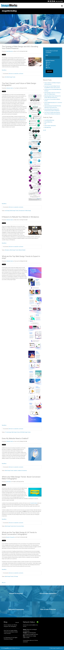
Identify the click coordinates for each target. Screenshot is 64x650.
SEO (6, 77)
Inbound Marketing (48, 121)
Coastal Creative (33, 503)
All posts (4, 582)
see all (44, 130)
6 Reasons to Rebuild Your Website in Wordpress (20, 217)
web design (7, 210)
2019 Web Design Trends (25, 432)
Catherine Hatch (9, 88)
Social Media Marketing (49, 120)
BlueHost (22, 119)
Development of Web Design (25, 210)
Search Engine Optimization (50, 125)
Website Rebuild (22, 250)
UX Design (16, 576)
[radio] (53, 62)
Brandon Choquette (10, 537)
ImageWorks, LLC (59, 648)
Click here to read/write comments (16, 73)
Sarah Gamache (9, 51)
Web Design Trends (11, 77)
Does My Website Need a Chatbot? (15, 438)
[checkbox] (53, 65)
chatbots (15, 470)
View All (17, 622)
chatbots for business (22, 470)
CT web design (8, 432)
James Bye (8, 481)
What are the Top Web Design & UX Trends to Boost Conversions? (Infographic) (19, 533)
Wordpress (7, 250)
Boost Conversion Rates (19, 526)
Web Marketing (47, 127)
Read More (4, 70)
